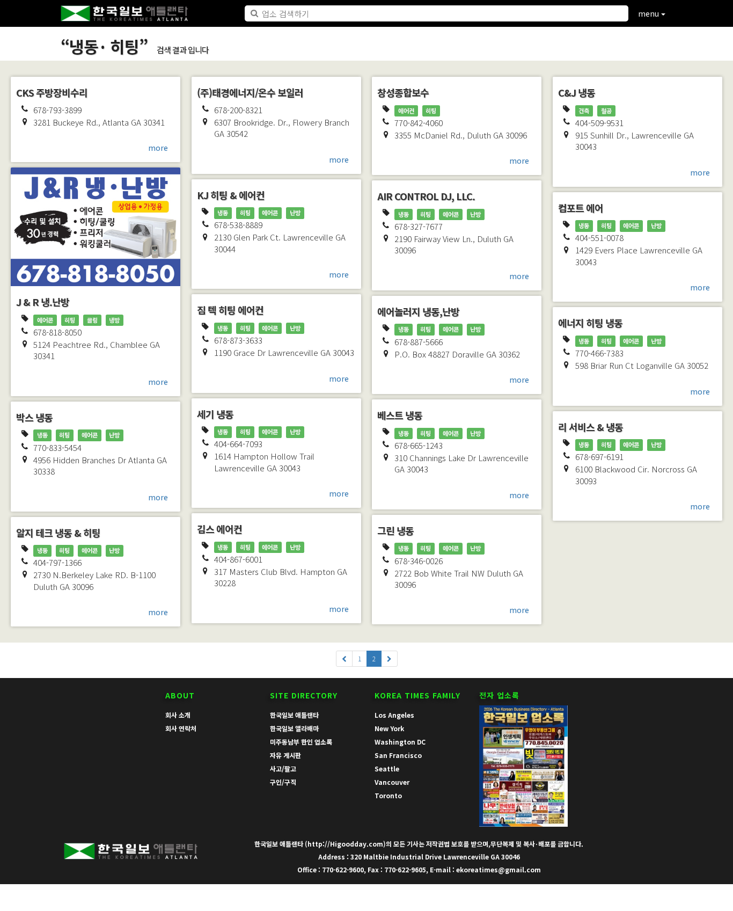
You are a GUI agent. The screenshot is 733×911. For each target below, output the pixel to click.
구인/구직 (283, 781)
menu (649, 13)
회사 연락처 (180, 728)
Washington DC (400, 741)
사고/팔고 (283, 768)
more (158, 147)
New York (389, 728)
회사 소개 (177, 714)
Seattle (387, 768)
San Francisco (398, 755)
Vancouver (392, 781)
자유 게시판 (285, 755)
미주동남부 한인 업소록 (301, 741)
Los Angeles (394, 714)
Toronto (388, 795)
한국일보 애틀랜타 (294, 714)
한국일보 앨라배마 (294, 728)
